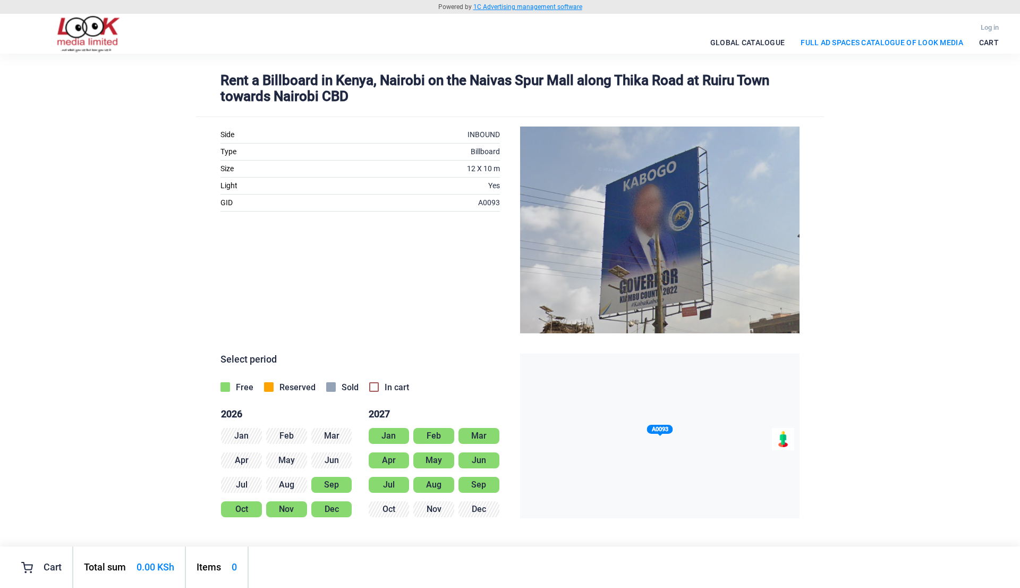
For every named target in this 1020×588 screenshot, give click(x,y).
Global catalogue (747, 42)
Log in (990, 27)
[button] (660, 431)
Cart (989, 42)
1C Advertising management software (527, 7)
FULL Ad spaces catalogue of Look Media (882, 42)
